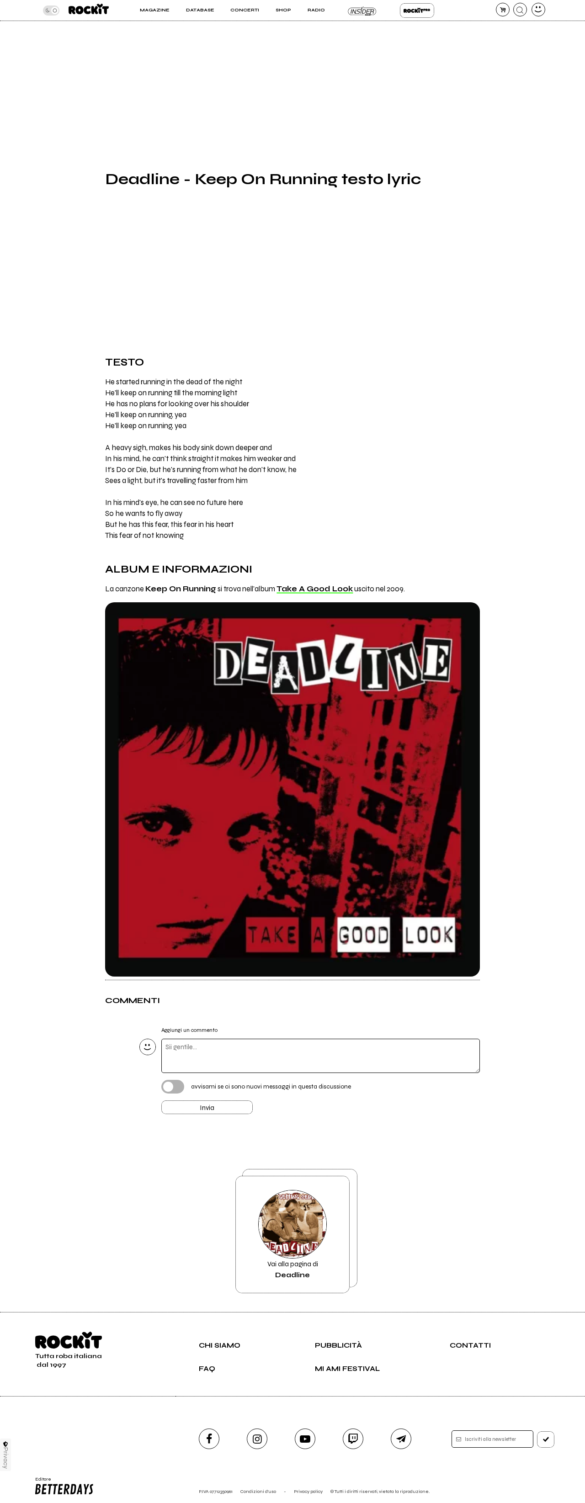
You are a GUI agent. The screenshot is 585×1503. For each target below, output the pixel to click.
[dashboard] (538, 9)
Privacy (6, 1458)
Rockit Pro (417, 10)
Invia (207, 1108)
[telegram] (401, 1439)
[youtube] (305, 1439)
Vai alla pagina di (292, 1269)
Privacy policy (308, 1491)
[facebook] (209, 1439)
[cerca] (520, 9)
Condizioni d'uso (258, 1491)
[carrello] (503, 9)
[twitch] (353, 1439)
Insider (362, 10)
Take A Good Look (315, 589)
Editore (40, 1481)
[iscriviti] (545, 1439)
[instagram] (257, 1439)
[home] (89, 10)
